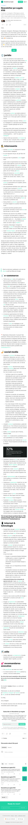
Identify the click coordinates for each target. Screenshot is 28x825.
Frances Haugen (19, 509)
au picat (11, 226)
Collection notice (21, 815)
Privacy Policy (23, 728)
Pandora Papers (11, 230)
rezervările (17, 173)
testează (10, 424)
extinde (9, 431)
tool (16, 459)
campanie (15, 468)
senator (7, 643)
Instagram (11, 692)
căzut (24, 120)
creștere (20, 188)
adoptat (18, 89)
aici (26, 60)
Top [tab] (2, 763)
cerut (14, 493)
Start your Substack (10, 819)
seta (22, 597)
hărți (14, 533)
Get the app (20, 819)
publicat (13, 113)
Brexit (17, 170)
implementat (13, 482)
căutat (4, 271)
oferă (8, 436)
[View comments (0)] (7, 24)
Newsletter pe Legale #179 (8, 777)
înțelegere (6, 135)
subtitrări (17, 529)
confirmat (18, 100)
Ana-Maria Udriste (10, 20)
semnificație (8, 669)
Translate (3, 5)
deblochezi (21, 632)
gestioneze (6, 628)
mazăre (5, 155)
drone (16, 299)
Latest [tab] (6, 763)
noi (12, 279)
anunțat (10, 545)
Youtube (17, 692)
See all (3, 797)
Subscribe (20, 1)
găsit (21, 79)
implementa (12, 601)
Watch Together (13, 464)
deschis (15, 202)
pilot (9, 286)
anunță (10, 639)
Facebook (5, 692)
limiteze (15, 68)
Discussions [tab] (11, 763)
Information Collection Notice (13, 728)
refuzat (22, 622)
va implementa (17, 655)
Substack (8, 822)
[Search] (25, 764)
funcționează (9, 497)
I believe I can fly (19, 77)
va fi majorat (21, 138)
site (4, 694)
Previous (5, 738)
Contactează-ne (15, 519)
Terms (16, 815)
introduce (5, 316)
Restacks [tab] (10, 747)
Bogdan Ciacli (18, 20)
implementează (11, 476)
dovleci (5, 182)
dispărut (24, 219)
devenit (10, 535)
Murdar (18, 671)
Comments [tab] (4, 747)
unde (19, 157)
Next (24, 738)
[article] (14, 771)
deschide (10, 149)
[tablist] (6, 747)
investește (11, 355)
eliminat (11, 368)
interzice (10, 366)
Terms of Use (20, 727)
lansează (11, 500)
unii (4, 304)
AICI (5, 680)
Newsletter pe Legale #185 (8, 788)
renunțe (24, 440)
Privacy (12, 815)
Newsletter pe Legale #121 (8, 767)
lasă (24, 209)
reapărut (18, 222)
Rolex (22, 198)
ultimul (20, 581)
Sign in (25, 1)
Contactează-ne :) (6, 347)
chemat (19, 165)
